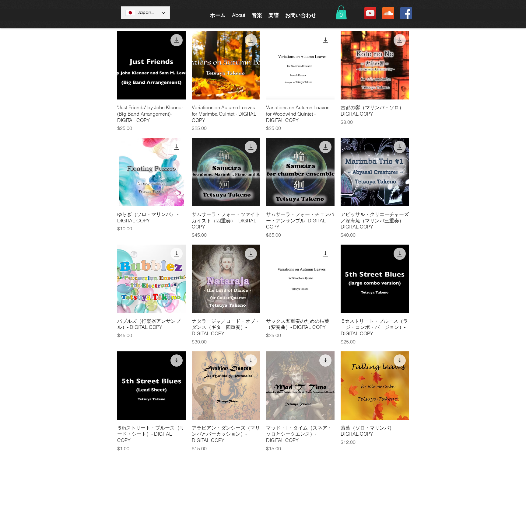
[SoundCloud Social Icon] (388, 13)
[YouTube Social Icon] (370, 13)
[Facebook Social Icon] (406, 13)
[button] (238, 15)
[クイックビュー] (151, 65)
